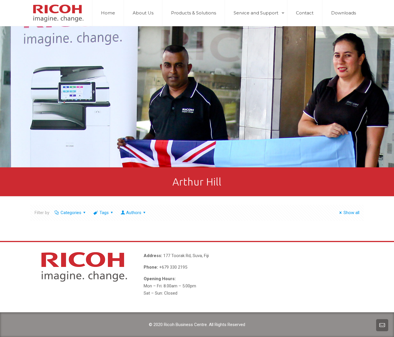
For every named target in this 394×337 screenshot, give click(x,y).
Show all (351, 212)
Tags (104, 212)
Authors (133, 212)
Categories (71, 212)
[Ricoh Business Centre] (58, 13)
